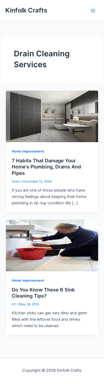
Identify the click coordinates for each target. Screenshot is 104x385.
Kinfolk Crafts (26, 10)
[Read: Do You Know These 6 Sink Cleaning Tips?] (52, 245)
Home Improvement (28, 151)
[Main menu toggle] (93, 10)
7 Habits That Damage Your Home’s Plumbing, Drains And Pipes (46, 167)
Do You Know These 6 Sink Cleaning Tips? (43, 293)
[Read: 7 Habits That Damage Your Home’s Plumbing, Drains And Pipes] (52, 116)
